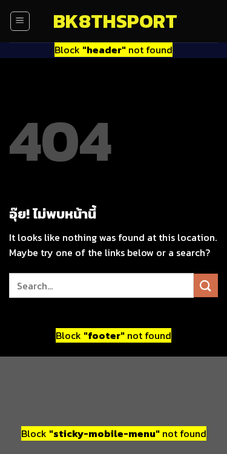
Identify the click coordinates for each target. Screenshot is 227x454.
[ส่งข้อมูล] (206, 285)
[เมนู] (20, 21)
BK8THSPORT (113, 21)
